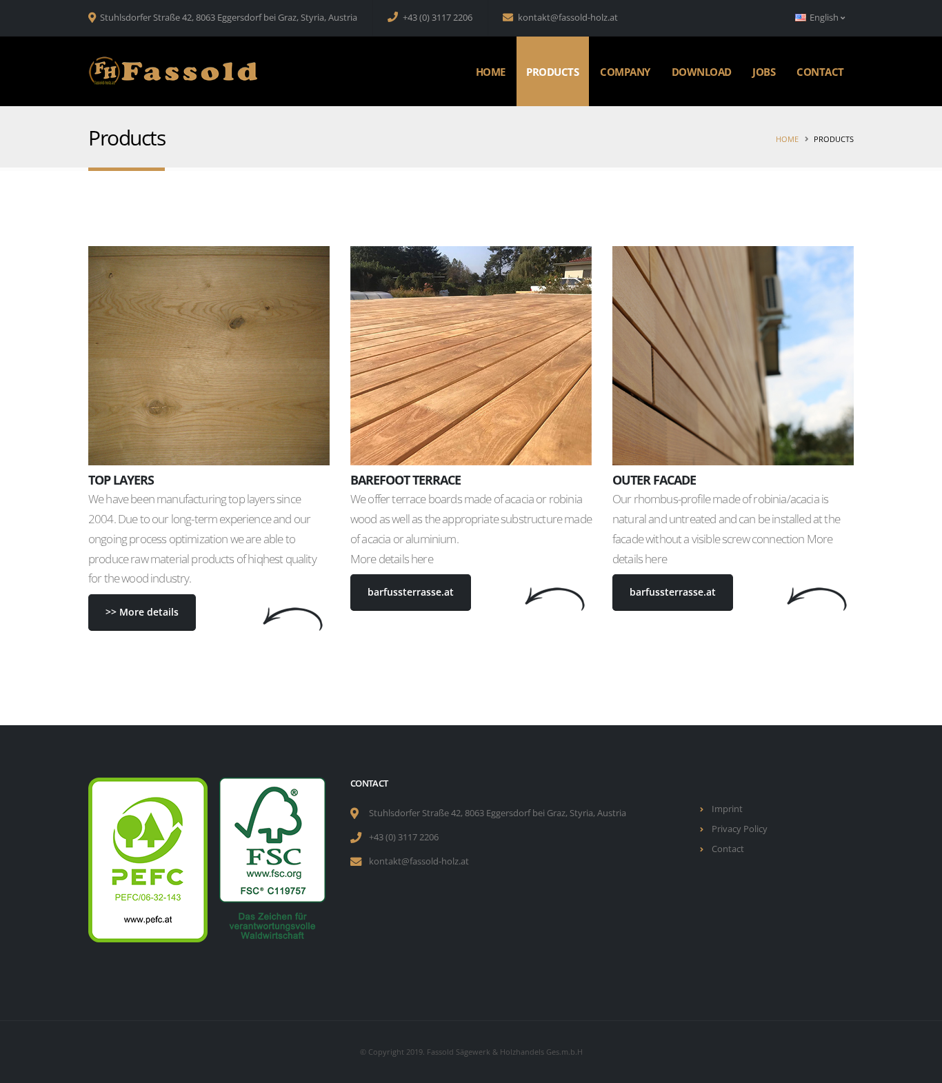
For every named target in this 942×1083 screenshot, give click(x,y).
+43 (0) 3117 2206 (436, 17)
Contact (820, 72)
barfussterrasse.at (411, 591)
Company (625, 72)
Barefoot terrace (405, 480)
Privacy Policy (740, 829)
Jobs (763, 72)
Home (490, 72)
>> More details (142, 611)
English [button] (824, 17)
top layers (121, 480)
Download (702, 72)
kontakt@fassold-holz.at (567, 17)
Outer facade (654, 480)
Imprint (727, 809)
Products (552, 72)
